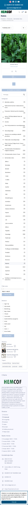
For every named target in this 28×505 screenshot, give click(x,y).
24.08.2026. (10, 346)
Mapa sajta (6, 432)
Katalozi (5, 422)
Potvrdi (14, 502)
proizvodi (14, 366)
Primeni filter (8, 294)
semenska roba (6, 366)
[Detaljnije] (15, 346)
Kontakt (5, 427)
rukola (20, 366)
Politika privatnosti (8, 429)
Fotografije (6, 419)
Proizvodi (9, 19)
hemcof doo (15, 363)
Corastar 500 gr (14, 64)
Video (5, 424)
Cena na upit (12, 48)
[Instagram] (16, 1)
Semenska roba (18, 19)
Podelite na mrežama (15, 90)
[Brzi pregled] (15, 48)
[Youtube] (18, 1)
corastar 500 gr (6, 363)
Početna (3, 19)
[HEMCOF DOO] (6, 12)
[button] (3, 102)
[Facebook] (13, 1)
